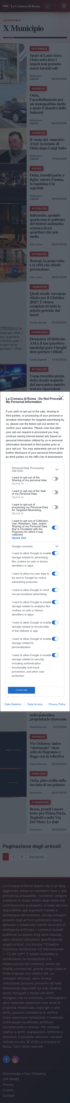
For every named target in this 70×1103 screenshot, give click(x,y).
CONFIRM (21, 690)
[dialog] (35, 551)
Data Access (35, 704)
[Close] (62, 399)
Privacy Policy (57, 704)
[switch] (55, 479)
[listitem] (35, 469)
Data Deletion (13, 704)
